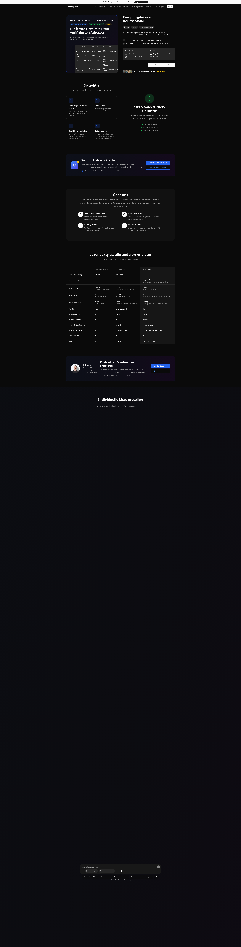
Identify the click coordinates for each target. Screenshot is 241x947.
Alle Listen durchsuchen (156, 163)
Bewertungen (159, 7)
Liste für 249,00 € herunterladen (161, 65)
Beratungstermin (137, 7)
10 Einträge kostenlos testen (135, 65)
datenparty (73, 6)
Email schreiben (162, 371)
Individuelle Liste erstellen (119, 7)
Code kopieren (143, 2)
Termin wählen (159, 366)
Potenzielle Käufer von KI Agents (141, 877)
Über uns (149, 7)
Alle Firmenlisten (101, 7)
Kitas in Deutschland (90, 877)
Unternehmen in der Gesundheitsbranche (114, 877)
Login (170, 7)
